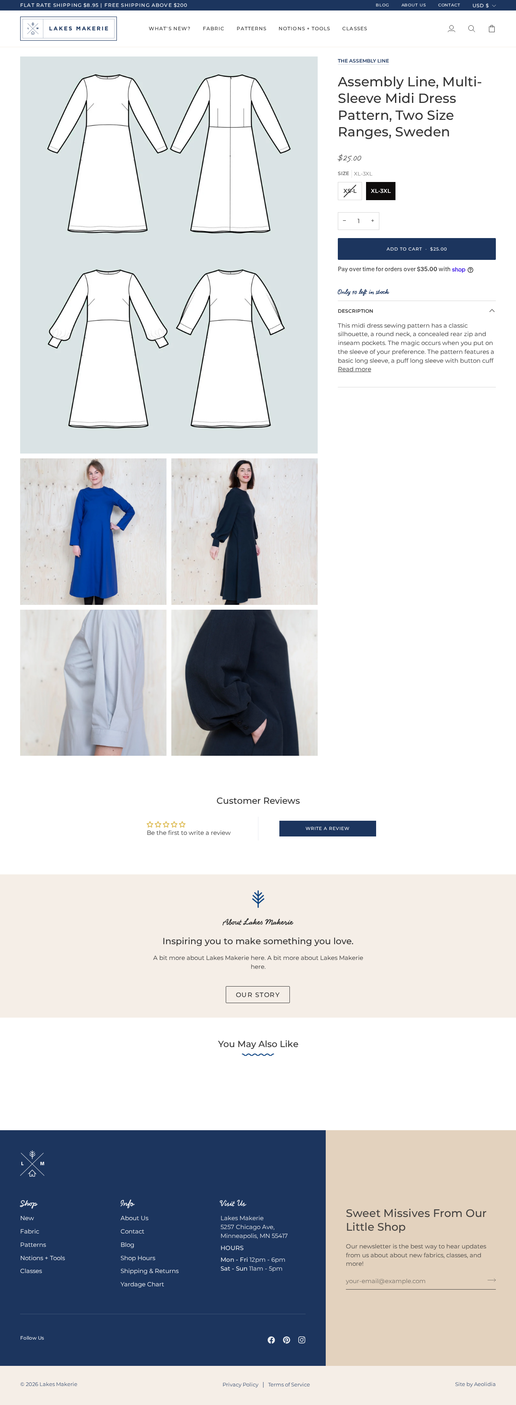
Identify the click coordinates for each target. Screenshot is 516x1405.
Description (355, 311)
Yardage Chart (142, 1284)
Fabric (29, 1231)
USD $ (480, 5)
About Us (134, 1218)
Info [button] (127, 1203)
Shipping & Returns (150, 1271)
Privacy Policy (240, 1384)
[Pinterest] (286, 1340)
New (27, 1218)
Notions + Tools (42, 1258)
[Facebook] (271, 1340)
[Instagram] (302, 1340)
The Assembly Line (363, 61)
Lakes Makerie (58, 1384)
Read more (354, 369)
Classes (31, 1271)
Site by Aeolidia (475, 1384)
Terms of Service (289, 1384)
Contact (132, 1231)
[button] (170, 28)
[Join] (489, 1279)
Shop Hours (138, 1258)
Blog (127, 1244)
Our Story (258, 995)
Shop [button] (28, 1203)
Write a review (328, 828)
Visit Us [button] (233, 1203)
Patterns (33, 1244)
